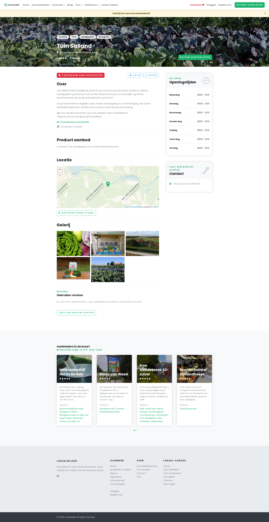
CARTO (155, 207)
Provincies (57, 4)
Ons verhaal (143, 469)
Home (26, 4)
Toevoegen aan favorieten (82, 75)
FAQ (139, 476)
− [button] (60, 172)
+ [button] (60, 169)
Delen (137, 75)
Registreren (224, 4)
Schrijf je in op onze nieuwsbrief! (131, 13)
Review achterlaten (195, 57)
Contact (141, 473)
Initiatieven (91, 4)
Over (78, 4)
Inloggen (211, 4)
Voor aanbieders (172, 473)
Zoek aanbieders (41, 4)
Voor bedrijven (171, 469)
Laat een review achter (76, 312)
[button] (134, 430)
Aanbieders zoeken (120, 469)
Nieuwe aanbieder (249, 5)
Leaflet (126, 207)
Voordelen (169, 476)
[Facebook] (58, 476)
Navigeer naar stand (77, 213)
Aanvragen (169, 484)
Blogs (70, 4)
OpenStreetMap (137, 207)
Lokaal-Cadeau (109, 4)
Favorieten (196, 4)
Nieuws (114, 473)
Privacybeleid (117, 484)
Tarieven (168, 480)
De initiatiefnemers (147, 466)
